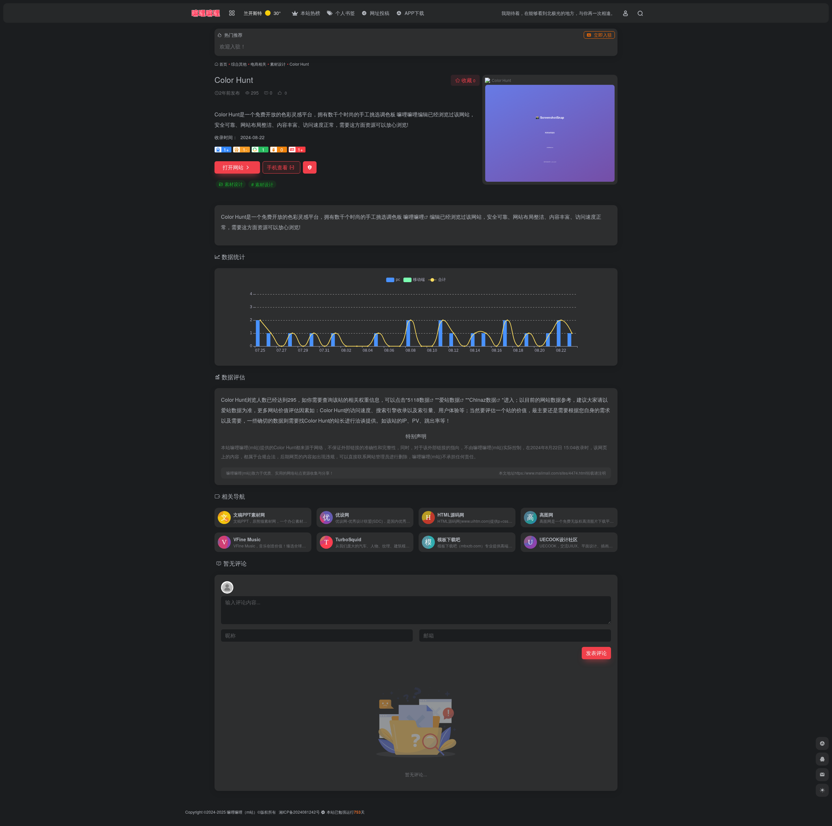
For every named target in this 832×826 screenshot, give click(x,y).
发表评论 (596, 653)
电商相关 (258, 64)
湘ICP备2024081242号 (299, 812)
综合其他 (239, 64)
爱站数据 (449, 399)
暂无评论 (235, 563)
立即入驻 (603, 35)
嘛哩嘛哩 (413, 216)
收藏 (468, 80)
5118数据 (419, 399)
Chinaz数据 (482, 399)
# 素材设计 (262, 184)
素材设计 (278, 64)
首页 (223, 64)
